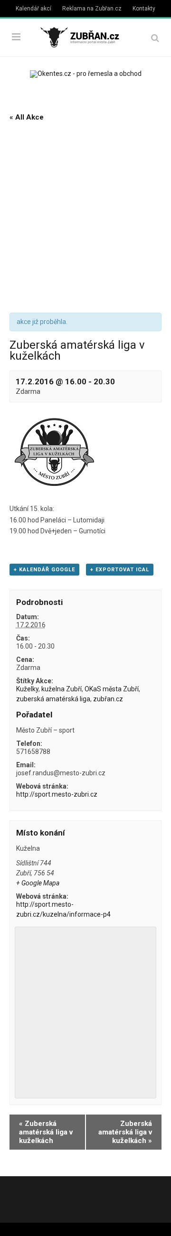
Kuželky (27, 689)
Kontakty (144, 8)
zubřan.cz (108, 699)
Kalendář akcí (33, 8)
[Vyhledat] (155, 38)
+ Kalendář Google (44, 570)
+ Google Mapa (37, 883)
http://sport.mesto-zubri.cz (56, 794)
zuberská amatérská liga (53, 699)
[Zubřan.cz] (85, 36)
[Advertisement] (85, 217)
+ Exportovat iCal (119, 570)
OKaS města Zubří (112, 689)
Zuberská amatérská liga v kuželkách (46, 1132)
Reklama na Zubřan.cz (92, 8)
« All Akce (27, 117)
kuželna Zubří (61, 689)
